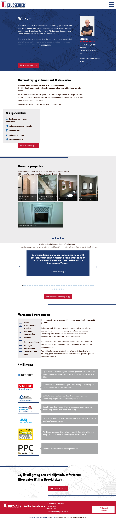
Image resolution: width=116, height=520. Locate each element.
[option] (58, 263)
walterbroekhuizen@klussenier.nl (90, 58)
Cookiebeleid (46, 517)
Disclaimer (32, 517)
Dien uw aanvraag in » (28, 65)
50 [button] (64, 289)
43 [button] (95, 286)
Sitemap (53, 517)
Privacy (38, 517)
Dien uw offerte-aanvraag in (57, 296)
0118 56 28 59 (84, 50)
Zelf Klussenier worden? (103, 509)
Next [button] (96, 267)
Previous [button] (19, 267)
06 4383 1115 (52, 509)
